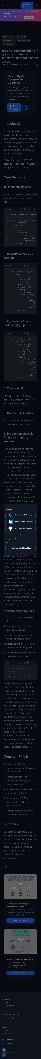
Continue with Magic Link (20, 548)
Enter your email (10, 539)
